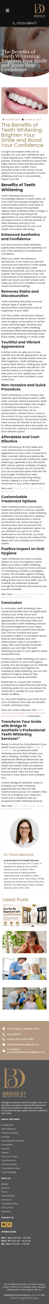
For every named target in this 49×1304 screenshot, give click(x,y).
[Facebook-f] (3, 1224)
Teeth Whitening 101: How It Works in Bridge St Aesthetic (22, 807)
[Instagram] (9, 1224)
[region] (24, 1282)
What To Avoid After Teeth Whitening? (22, 490)
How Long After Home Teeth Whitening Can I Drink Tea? (23, 596)
